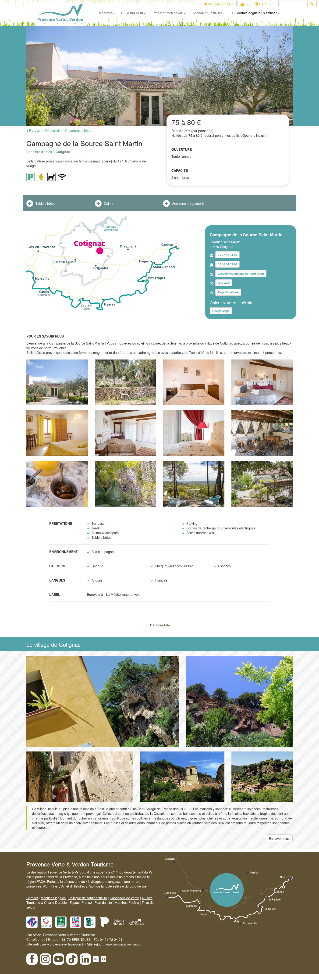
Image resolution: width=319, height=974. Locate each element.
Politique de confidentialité (87, 897)
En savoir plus (279, 838)
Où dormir (52, 130)
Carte (262, 4)
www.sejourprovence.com (124, 944)
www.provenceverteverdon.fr (63, 944)
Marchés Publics (127, 902)
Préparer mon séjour (167, 13)
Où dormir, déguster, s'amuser (254, 13)
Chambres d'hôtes (78, 130)
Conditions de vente (124, 897)
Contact (32, 897)
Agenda (207, 13)
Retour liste (161, 625)
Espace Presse (81, 902)
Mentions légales (53, 897)
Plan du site (103, 902)
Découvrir (105, 13)
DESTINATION (132, 13)
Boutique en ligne (220, 4)
